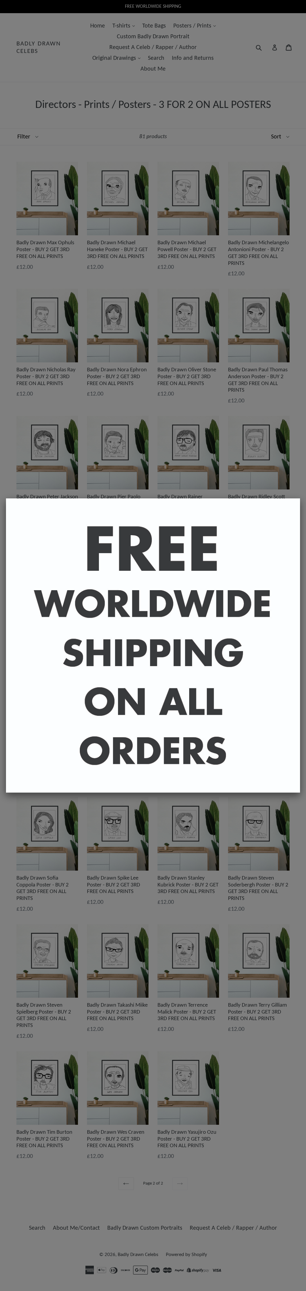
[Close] (300, 498)
